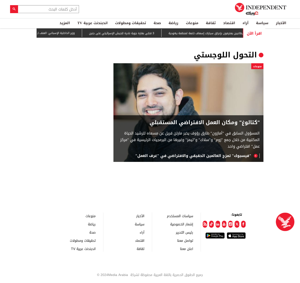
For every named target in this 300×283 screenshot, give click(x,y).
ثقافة (211, 23)
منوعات (192, 23)
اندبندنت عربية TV (92, 23)
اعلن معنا (186, 249)
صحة (157, 23)
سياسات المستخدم (180, 216)
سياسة (262, 23)
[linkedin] (218, 224)
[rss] (205, 224)
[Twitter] (237, 224)
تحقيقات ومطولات (130, 23)
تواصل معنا (185, 240)
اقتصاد (229, 23)
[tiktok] (211, 224)
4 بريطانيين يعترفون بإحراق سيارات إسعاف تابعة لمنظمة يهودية (212, 33)
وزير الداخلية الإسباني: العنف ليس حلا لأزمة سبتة (49, 33)
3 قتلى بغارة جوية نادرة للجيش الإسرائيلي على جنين (126, 33)
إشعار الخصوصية (181, 224)
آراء (245, 23)
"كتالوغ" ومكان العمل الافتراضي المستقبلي (205, 122)
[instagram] (230, 224)
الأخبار (281, 23)
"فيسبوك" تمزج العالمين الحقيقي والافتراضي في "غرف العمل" (193, 155)
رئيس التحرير (184, 232)
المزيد (65, 23)
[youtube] (224, 224)
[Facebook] (243, 224)
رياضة (173, 23)
